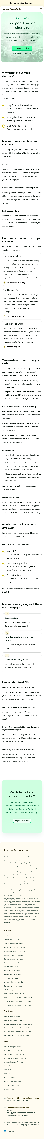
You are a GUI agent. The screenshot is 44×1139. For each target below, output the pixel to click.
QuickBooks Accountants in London (16, 1058)
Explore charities (22, 48)
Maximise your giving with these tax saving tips (22, 605)
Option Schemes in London (14, 982)
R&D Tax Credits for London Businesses (18, 997)
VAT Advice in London (11, 967)
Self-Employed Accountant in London (17, 1005)
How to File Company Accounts (15, 1020)
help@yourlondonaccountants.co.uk (22, 1113)
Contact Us (8, 1066)
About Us (7, 1070)
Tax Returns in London (12, 936)
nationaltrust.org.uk (15, 316)
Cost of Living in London (12, 1047)
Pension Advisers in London (14, 959)
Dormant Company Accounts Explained (18, 1024)
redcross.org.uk (13, 347)
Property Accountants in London (15, 963)
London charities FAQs (15, 682)
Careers (7, 1074)
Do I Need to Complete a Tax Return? (17, 1036)
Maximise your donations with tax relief (20, 142)
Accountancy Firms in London (14, 947)
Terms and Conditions (12, 1085)
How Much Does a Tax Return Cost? (16, 1028)
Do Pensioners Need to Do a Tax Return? (18, 1032)
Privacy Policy (9, 1089)
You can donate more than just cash (21, 361)
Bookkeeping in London (12, 971)
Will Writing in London (12, 990)
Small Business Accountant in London (17, 1001)
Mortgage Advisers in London (14, 955)
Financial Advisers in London (14, 951)
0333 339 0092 (22, 1116)
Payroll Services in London (13, 974)
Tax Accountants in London (13, 944)
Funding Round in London (13, 986)
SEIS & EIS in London (11, 978)
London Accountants (12, 9)
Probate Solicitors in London (14, 994)
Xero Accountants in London (14, 1054)
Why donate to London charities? (16, 74)
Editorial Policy (9, 1077)
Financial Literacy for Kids (13, 1062)
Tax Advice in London (11, 940)
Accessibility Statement (12, 1081)
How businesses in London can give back (20, 526)
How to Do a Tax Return (12, 1016)
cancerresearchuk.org (15, 282)
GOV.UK (13, 489)
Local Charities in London (13, 1050)
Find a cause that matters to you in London (22, 239)
